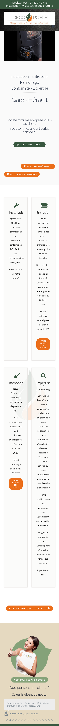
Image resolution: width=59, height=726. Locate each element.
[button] (7, 720)
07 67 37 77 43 (39, 2)
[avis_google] (29, 636)
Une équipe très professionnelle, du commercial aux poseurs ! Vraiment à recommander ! (28, 704)
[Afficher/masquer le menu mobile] (53, 26)
